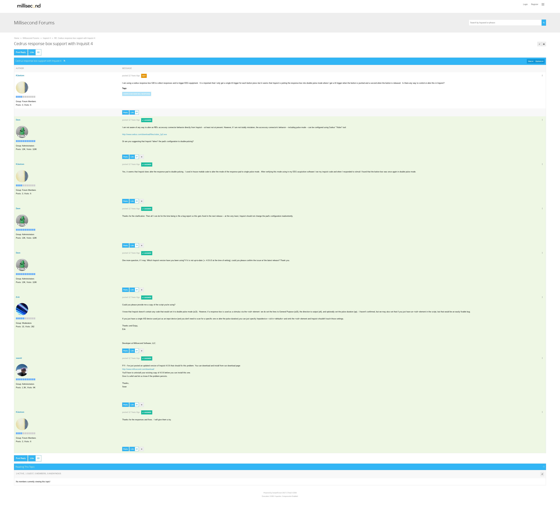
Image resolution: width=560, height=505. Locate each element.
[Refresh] (542, 474)
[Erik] (22, 309)
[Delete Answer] (141, 157)
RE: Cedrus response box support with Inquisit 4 (74, 38)
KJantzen (20, 75)
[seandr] (22, 370)
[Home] (29, 6)
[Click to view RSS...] (64, 61)
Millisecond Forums (31, 38)
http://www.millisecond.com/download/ (138, 369)
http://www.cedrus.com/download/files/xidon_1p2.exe (144, 134)
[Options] (542, 76)
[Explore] (543, 4)
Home (16, 38)
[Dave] (22, 132)
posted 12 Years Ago (131, 76)
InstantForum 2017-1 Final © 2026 (284, 493)
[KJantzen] (22, 87)
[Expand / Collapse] (544, 467)
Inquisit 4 (47, 38)
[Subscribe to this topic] (544, 44)
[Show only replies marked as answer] (539, 44)
